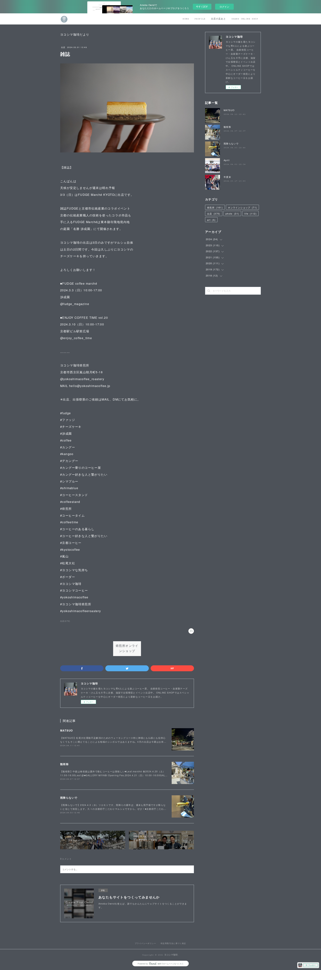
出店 (63, 47)
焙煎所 (215, 207)
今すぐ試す (202, 6)
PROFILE (199, 19)
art (211, 219)
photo (232, 213)
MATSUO (66, 730)
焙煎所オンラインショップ (127, 648)
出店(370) (65, 621)
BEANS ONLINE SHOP (244, 19)
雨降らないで (68, 797)
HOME (186, 19)
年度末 (227, 176)
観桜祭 (64, 764)
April (227, 160)
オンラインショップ (242, 207)
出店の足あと (218, 19)
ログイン (224, 6)
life (250, 213)
